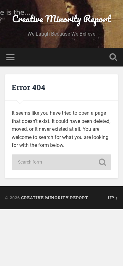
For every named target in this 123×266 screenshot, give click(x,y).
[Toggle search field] (113, 57)
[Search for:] (61, 162)
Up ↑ (113, 197)
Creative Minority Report (61, 18)
